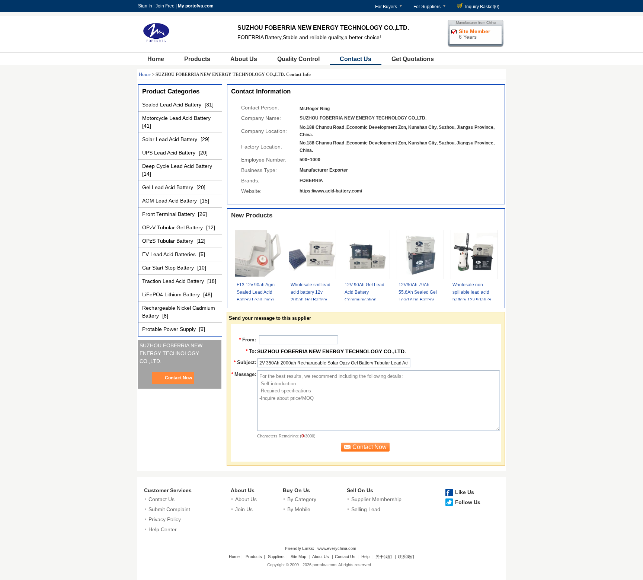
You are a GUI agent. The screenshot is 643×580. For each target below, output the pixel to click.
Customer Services (168, 490)
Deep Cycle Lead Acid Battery (177, 166)
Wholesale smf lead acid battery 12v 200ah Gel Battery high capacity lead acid (310, 299)
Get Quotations (412, 59)
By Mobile (298, 509)
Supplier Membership (376, 499)
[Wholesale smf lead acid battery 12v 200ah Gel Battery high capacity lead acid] (312, 254)
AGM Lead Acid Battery (170, 201)
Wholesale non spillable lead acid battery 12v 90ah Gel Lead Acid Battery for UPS (473, 299)
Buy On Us (296, 490)
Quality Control (298, 59)
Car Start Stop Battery (168, 268)
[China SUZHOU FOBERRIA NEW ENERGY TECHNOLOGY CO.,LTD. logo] (156, 44)
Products (197, 59)
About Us (243, 59)
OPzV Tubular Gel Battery (173, 227)
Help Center (162, 529)
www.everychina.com (336, 548)
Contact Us (355, 59)
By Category (301, 499)
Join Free (165, 6)
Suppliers (276, 556)
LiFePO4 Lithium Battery (171, 294)
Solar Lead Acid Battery (170, 139)
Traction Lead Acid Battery (173, 281)
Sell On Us (360, 490)
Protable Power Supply (169, 329)
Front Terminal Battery (169, 214)
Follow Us (467, 502)
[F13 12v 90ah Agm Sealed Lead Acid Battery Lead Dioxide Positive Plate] (258, 254)
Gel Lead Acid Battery (168, 187)
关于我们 (383, 556)
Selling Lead (365, 509)
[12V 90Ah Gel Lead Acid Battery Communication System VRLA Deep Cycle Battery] (366, 254)
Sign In (145, 6)
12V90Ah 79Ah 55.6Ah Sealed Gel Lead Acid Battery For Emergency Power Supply (418, 299)
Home (155, 59)
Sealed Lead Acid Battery (172, 105)
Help (365, 556)
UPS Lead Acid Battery (169, 153)
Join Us (244, 509)
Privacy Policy (164, 519)
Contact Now (178, 377)
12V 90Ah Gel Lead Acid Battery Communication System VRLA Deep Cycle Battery (364, 299)
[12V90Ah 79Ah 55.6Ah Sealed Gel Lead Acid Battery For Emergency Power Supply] (420, 254)
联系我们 (406, 556)
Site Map (298, 556)
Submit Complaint (169, 509)
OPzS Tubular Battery (168, 241)
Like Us (464, 492)
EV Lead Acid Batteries (169, 254)
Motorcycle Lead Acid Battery (176, 118)
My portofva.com (196, 6)
